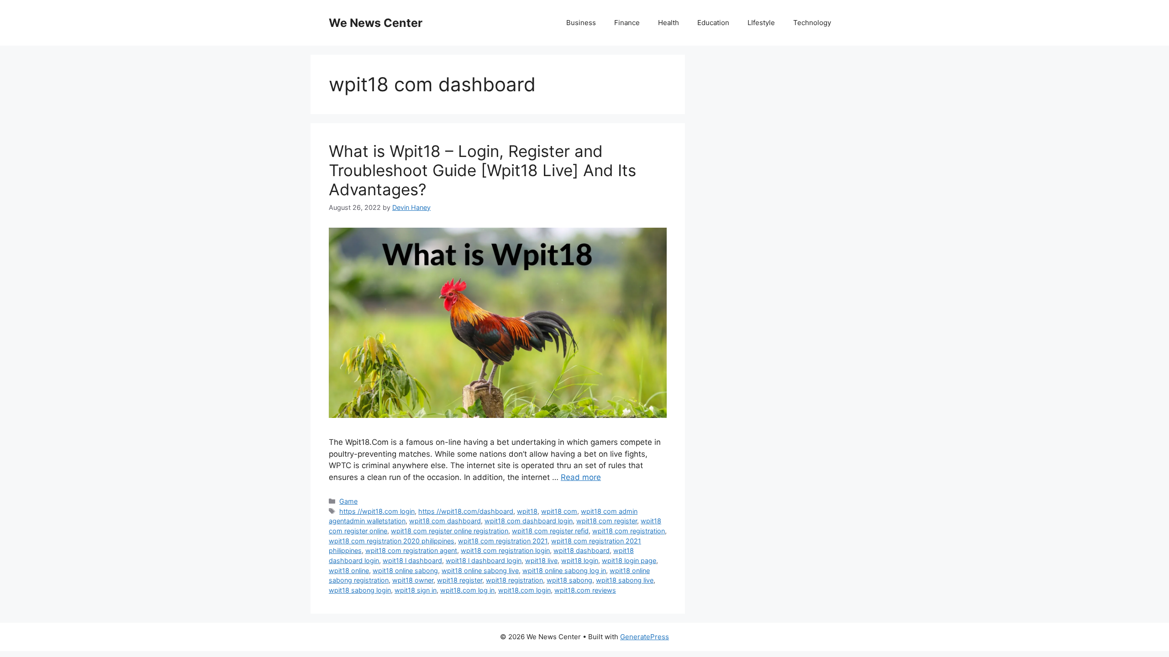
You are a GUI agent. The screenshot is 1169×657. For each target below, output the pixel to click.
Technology (812, 22)
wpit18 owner (412, 580)
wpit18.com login (524, 590)
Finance (627, 22)
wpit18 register (459, 580)
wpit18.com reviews (585, 590)
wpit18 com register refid (550, 531)
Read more (581, 477)
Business (581, 22)
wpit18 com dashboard (445, 521)
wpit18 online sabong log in (564, 570)
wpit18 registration (514, 580)
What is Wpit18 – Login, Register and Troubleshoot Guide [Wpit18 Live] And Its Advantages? (482, 170)
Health (668, 22)
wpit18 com (559, 511)
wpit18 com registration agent (411, 550)
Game (348, 501)
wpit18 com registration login (505, 550)
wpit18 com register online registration (449, 531)
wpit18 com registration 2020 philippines (391, 541)
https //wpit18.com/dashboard (465, 511)
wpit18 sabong (569, 580)
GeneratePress (644, 636)
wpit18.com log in (467, 590)
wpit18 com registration (628, 531)
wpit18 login (579, 560)
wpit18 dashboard (581, 550)
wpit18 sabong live (624, 580)
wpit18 (527, 511)
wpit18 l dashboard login (483, 560)
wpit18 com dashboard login (528, 521)
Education (713, 22)
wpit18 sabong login (360, 590)
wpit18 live (541, 560)
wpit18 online (349, 570)
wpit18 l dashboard (412, 560)
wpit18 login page (629, 560)
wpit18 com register (606, 521)
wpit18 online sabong (405, 570)
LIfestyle (761, 22)
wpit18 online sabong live (480, 570)
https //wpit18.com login (377, 511)
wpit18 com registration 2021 (503, 541)
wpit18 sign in (416, 590)
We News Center (375, 23)
